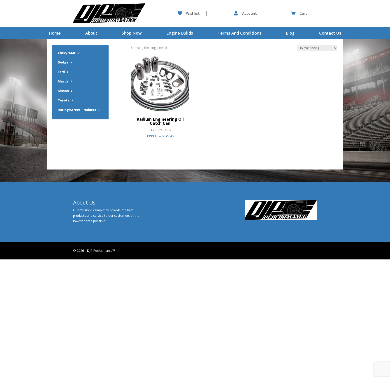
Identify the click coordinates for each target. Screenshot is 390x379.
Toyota (64, 100)
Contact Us (330, 33)
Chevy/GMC (67, 53)
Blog (290, 33)
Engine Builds (179, 33)
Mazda (63, 81)
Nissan (63, 91)
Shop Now (132, 33)
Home (55, 33)
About (91, 33)
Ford (61, 72)
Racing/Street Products (77, 110)
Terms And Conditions (239, 33)
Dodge (63, 62)
